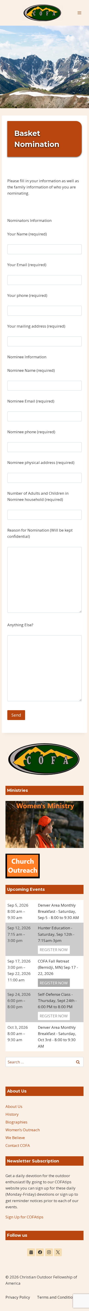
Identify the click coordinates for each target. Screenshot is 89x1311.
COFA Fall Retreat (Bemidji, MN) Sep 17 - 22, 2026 (58, 967)
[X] (58, 1252)
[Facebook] (40, 1252)
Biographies (16, 1122)
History (12, 1114)
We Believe (15, 1137)
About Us (13, 1106)
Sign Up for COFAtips (24, 1217)
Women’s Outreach (22, 1129)
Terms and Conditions (57, 1297)
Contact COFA (17, 1145)
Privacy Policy (17, 1297)
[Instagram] (49, 1252)
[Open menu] (79, 12)
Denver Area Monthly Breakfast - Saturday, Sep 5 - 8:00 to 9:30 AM (58, 911)
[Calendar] (31, 1252)
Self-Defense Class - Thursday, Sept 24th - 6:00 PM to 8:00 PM (57, 1000)
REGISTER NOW (54, 949)
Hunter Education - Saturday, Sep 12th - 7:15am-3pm (56, 934)
